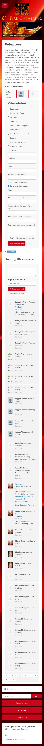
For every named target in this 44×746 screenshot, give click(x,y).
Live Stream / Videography (19, 126)
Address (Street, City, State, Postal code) (20, 207)
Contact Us (22, 717)
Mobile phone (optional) (16, 174)
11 (10, 679)
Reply (17, 505)
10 (6, 679)
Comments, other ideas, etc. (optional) (21, 225)
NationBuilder (20, 739)
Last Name (11, 158)
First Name (12, 150)
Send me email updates (18, 182)
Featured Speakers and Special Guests (17, 36)
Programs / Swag (16, 146)
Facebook (18, 307)
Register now (22, 703)
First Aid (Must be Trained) (19, 134)
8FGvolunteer (11, 251)
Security (13, 138)
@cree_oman (19, 484)
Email (10, 166)
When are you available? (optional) (20, 217)
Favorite (31, 505)
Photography (14, 130)
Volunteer (22, 710)
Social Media (14, 109)
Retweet (23, 505)
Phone (10, 190)
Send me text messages (19, 186)
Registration (14, 117)
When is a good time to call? (18, 198)
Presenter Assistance (18, 142)
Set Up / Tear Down (17, 113)
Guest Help (14, 121)
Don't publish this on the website (22, 238)
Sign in (9, 689)
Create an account (17, 293)
